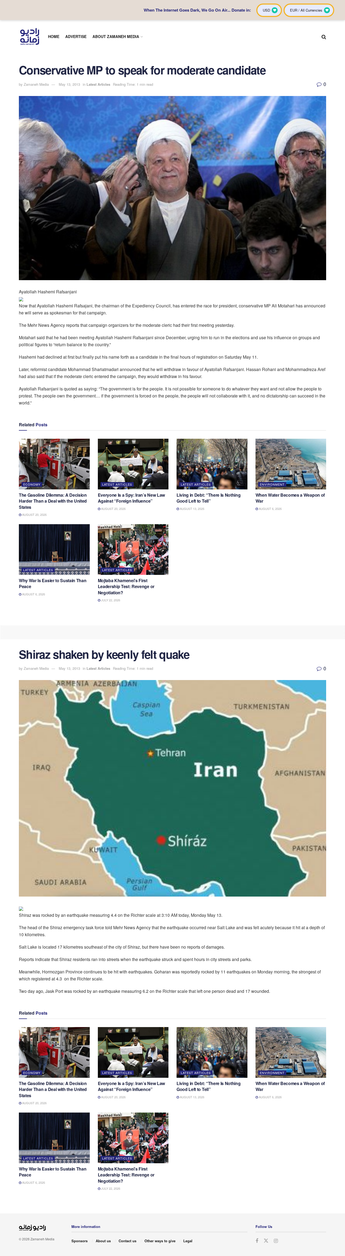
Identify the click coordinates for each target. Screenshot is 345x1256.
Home (53, 36)
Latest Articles (98, 84)
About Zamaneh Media (115, 36)
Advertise (76, 36)
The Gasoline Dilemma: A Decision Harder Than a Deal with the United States (53, 501)
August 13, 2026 (191, 508)
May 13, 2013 (69, 84)
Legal (187, 1240)
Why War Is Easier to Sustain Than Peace (52, 583)
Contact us (127, 1240)
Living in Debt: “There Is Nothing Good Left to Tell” (208, 498)
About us (103, 1240)
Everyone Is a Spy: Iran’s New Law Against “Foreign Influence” (131, 498)
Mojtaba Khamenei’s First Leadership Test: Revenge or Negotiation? (126, 586)
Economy (31, 484)
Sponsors (79, 1240)
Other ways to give (159, 1240)
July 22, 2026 (110, 600)
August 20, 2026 (34, 514)
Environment (272, 484)
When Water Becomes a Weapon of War (290, 498)
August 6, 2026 (270, 508)
